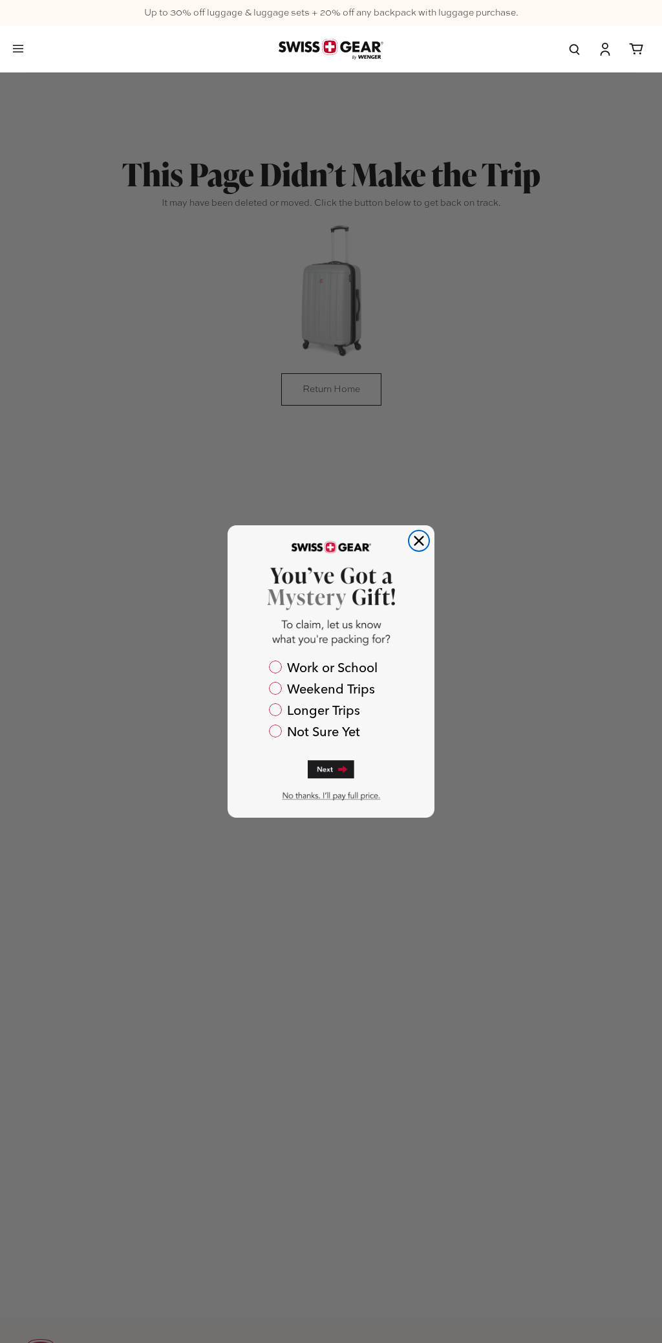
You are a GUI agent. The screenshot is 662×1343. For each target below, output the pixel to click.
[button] (331, 767)
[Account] (605, 49)
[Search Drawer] (574, 49)
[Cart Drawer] (636, 49)
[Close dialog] (419, 540)
